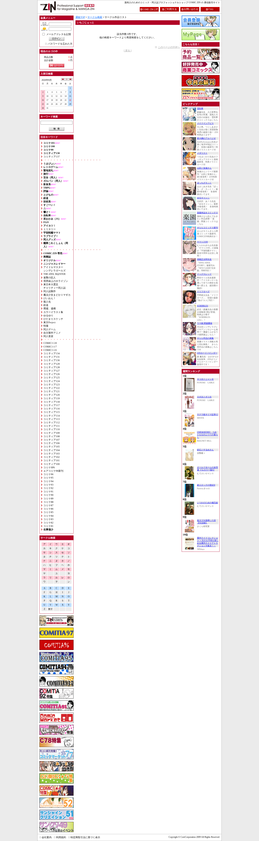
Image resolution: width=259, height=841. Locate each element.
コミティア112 (51, 422)
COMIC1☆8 (50, 343)
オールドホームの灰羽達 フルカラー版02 (207, 468)
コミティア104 (51, 450)
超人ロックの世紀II (206, 485)
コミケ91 (48, 491)
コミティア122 (51, 388)
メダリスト (202, 153)
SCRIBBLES (202, 306)
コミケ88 (48, 502)
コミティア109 (51, 433)
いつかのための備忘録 (207, 503)
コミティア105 (51, 446)
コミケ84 (48, 515)
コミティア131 (51, 356)
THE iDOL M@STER (54, 274)
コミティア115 (51, 412)
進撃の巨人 (49, 277)
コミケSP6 (49, 467)
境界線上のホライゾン (55, 281)
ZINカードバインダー (207, 353)
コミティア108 (51, 436)
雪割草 (200, 109)
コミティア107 (51, 439)
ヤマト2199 (202, 242)
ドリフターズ (203, 292)
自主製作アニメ (52, 332)
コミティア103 (51, 453)
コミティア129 (51, 363)
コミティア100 (51, 464)
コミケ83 (48, 519)
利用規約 (61, 837)
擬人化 (47, 301)
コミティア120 (51, 394)
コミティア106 (51, 443)
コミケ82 (48, 522)
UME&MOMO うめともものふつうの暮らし (207, 434)
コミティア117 (51, 405)
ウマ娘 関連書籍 (204, 323)
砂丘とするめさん (205, 450)
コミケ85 (48, 512)
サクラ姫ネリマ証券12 (207, 414)
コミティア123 (51, 384)
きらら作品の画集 (205, 338)
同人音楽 (48, 336)
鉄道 (45, 305)
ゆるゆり (48, 315)
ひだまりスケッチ (53, 319)
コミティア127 (51, 370)
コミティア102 (51, 457)
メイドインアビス (205, 123)
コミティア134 (51, 353)
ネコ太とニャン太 (205, 379)
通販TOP (80, 17)
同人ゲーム (49, 329)
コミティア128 (51, 367)
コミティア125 (51, 377)
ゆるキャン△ (203, 198)
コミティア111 (51, 425)
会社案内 (47, 837)
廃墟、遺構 (49, 308)
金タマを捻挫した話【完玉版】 (206, 521)
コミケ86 (48, 508)
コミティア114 (51, 415)
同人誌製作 (49, 291)
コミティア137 (51, 156)
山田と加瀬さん (204, 168)
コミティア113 (51, 419)
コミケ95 (48, 477)
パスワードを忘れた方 (60, 43)
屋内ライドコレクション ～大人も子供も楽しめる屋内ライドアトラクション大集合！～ (207, 542)
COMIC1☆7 (50, 346)
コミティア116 (51, 408)
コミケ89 (48, 498)
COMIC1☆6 (50, 350)
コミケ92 (48, 488)
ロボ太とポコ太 (204, 397)
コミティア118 (51, 401)
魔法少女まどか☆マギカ (57, 294)
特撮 (45, 325)
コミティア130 (51, 360)
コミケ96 (48, 474)
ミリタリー (49, 229)
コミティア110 (51, 429)
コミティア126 (51, 374)
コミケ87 (48, 505)
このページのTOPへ (169, 47)
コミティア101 (51, 460)
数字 (50, 609)
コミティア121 (51, 391)
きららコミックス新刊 (207, 228)
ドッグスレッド (204, 274)
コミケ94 (48, 481)
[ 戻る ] (127, 50)
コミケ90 (48, 495)
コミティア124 (51, 381)
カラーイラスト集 (53, 312)
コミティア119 (51, 398)
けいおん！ (49, 298)
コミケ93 (48, 484)
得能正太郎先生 (204, 259)
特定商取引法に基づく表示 (85, 837)
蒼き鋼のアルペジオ (206, 138)
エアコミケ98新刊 (53, 470)
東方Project (49, 322)
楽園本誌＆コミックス (207, 213)
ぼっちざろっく (204, 183)
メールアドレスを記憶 (58, 34)
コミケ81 (48, 526)
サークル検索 (94, 17)
